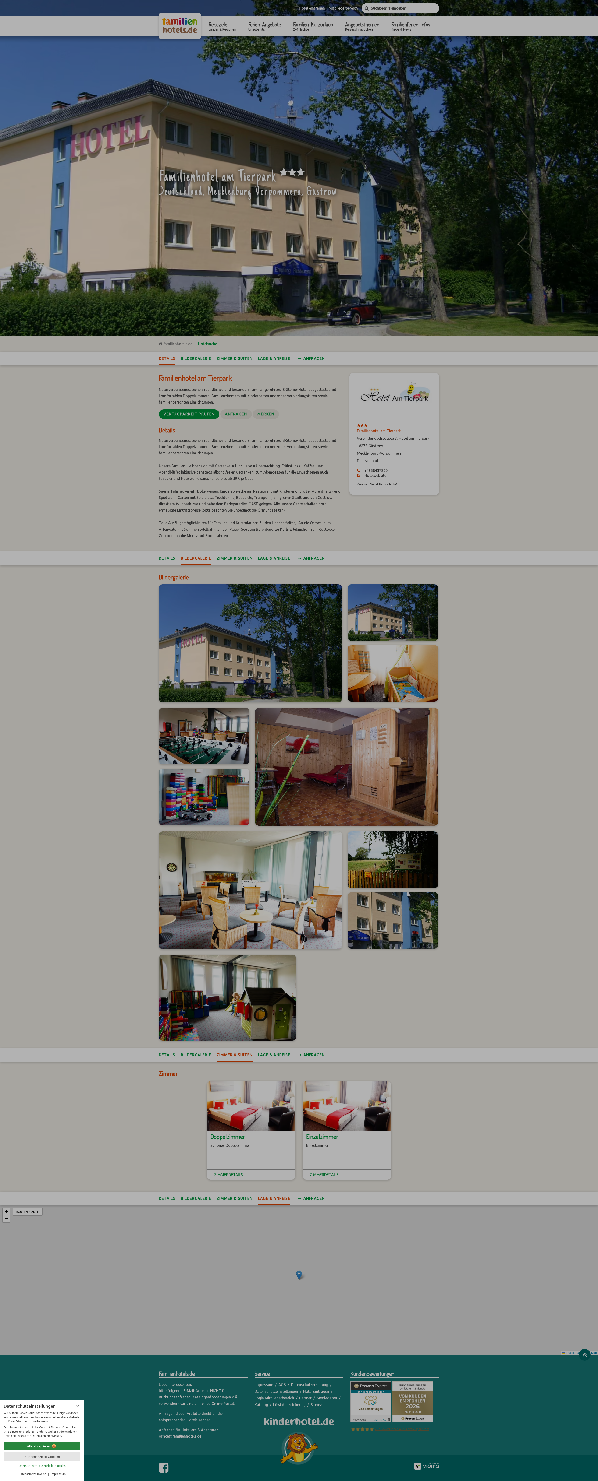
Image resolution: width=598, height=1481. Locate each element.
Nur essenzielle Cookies (42, 1457)
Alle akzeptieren (39, 1446)
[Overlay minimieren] (77, 1406)
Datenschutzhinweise (32, 1474)
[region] (42, 1424)
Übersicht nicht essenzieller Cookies (42, 1466)
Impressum (58, 1474)
